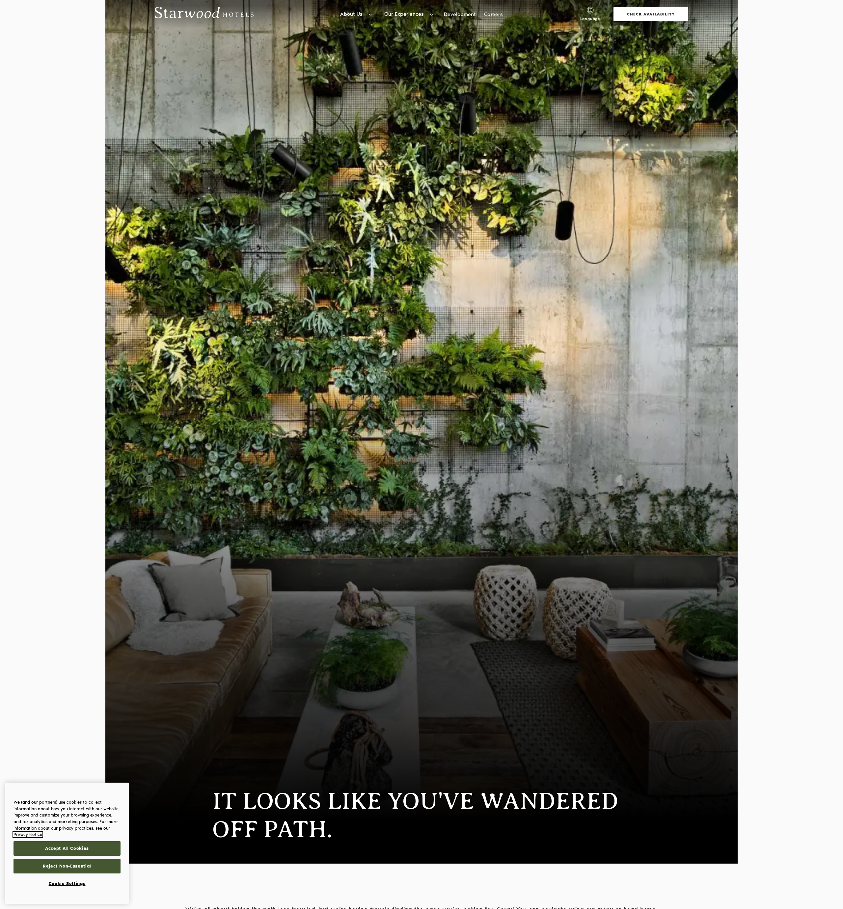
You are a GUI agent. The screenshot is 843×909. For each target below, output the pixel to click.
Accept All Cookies (67, 848)
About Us (351, 14)
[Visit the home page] (204, 14)
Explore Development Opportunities (529, 6)
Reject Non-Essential (67, 866)
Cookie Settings (67, 883)
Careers (493, 14)
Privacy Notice (28, 834)
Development (460, 14)
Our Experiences (404, 14)
